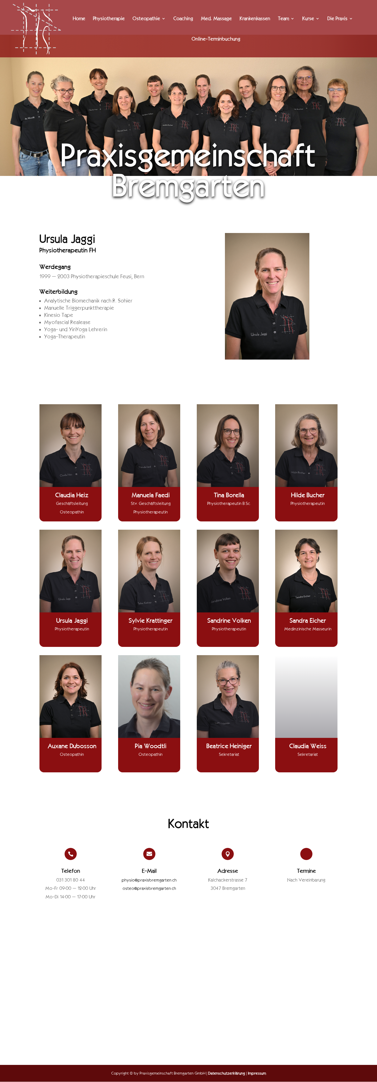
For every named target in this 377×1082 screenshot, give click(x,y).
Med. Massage (216, 19)
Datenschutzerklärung (226, 1073)
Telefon (70, 871)
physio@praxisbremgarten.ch (149, 880)
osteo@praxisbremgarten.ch (149, 888)
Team (283, 19)
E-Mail (149, 871)
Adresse (227, 871)
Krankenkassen (255, 19)
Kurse (308, 19)
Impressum (257, 1073)
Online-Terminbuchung (216, 39)
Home (79, 19)
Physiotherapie (109, 19)
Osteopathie (146, 19)
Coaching (183, 19)
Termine (306, 871)
